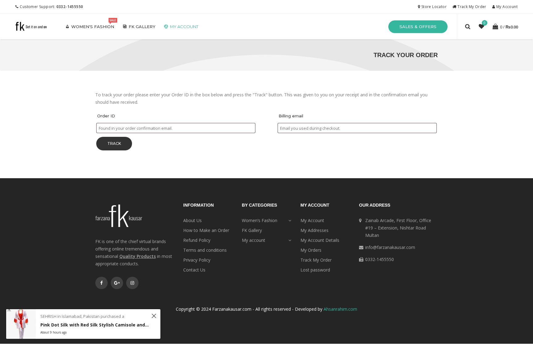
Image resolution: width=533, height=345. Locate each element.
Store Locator (433, 6)
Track (114, 143)
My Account (506, 6)
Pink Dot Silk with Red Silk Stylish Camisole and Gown (95, 325)
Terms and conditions (205, 250)
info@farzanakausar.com (390, 247)
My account (184, 26)
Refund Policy (196, 240)
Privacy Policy (196, 260)
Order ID (106, 115)
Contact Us (194, 270)
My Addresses (314, 230)
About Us (192, 220)
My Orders (310, 250)
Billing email (291, 115)
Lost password (315, 270)
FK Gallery (142, 26)
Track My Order (471, 6)
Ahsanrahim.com (340, 309)
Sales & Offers (417, 26)
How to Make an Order (206, 230)
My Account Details (319, 240)
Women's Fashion (92, 26)
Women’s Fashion (259, 220)
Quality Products (137, 256)
